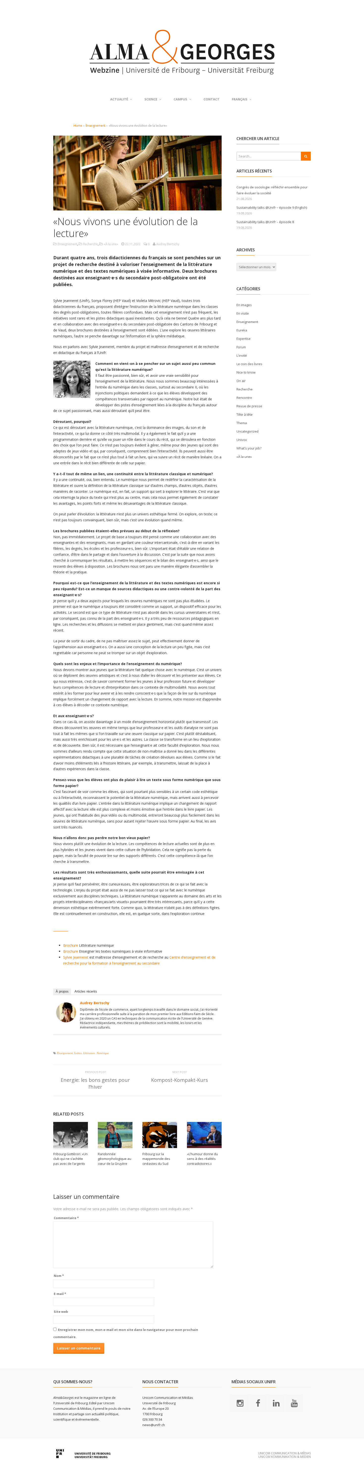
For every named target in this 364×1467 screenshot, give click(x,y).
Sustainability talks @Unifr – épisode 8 (265, 222)
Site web (61, 1311)
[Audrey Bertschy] (66, 1019)
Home (78, 125)
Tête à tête (244, 414)
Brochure (70, 945)
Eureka (241, 330)
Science (150, 99)
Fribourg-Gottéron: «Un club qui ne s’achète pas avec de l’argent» (70, 1159)
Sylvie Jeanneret (75, 957)
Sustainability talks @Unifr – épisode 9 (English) (271, 207)
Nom (59, 1275)
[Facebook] (258, 1403)
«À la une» (111, 244)
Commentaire (66, 1218)
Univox (241, 440)
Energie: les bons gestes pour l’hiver (95, 1083)
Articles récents (86, 991)
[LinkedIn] (276, 1403)
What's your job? (248, 448)
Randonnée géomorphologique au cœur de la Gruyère (114, 1159)
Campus (180, 99)
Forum (241, 347)
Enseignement (95, 125)
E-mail (60, 1293)
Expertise (243, 338)
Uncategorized (247, 431)
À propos (62, 991)
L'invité (241, 355)
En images (244, 305)
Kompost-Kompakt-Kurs (179, 1080)
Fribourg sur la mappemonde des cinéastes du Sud (156, 1159)
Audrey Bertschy (94, 1002)
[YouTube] (294, 1403)
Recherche (90, 244)
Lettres (78, 1053)
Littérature (89, 1053)
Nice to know (246, 372)
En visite (242, 313)
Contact (211, 99)
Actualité (119, 99)
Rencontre (244, 397)
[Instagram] (240, 1403)
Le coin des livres (249, 364)
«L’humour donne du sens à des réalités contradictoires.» (202, 1159)
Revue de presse (249, 406)
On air (241, 381)
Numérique (103, 1053)
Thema (241, 423)
